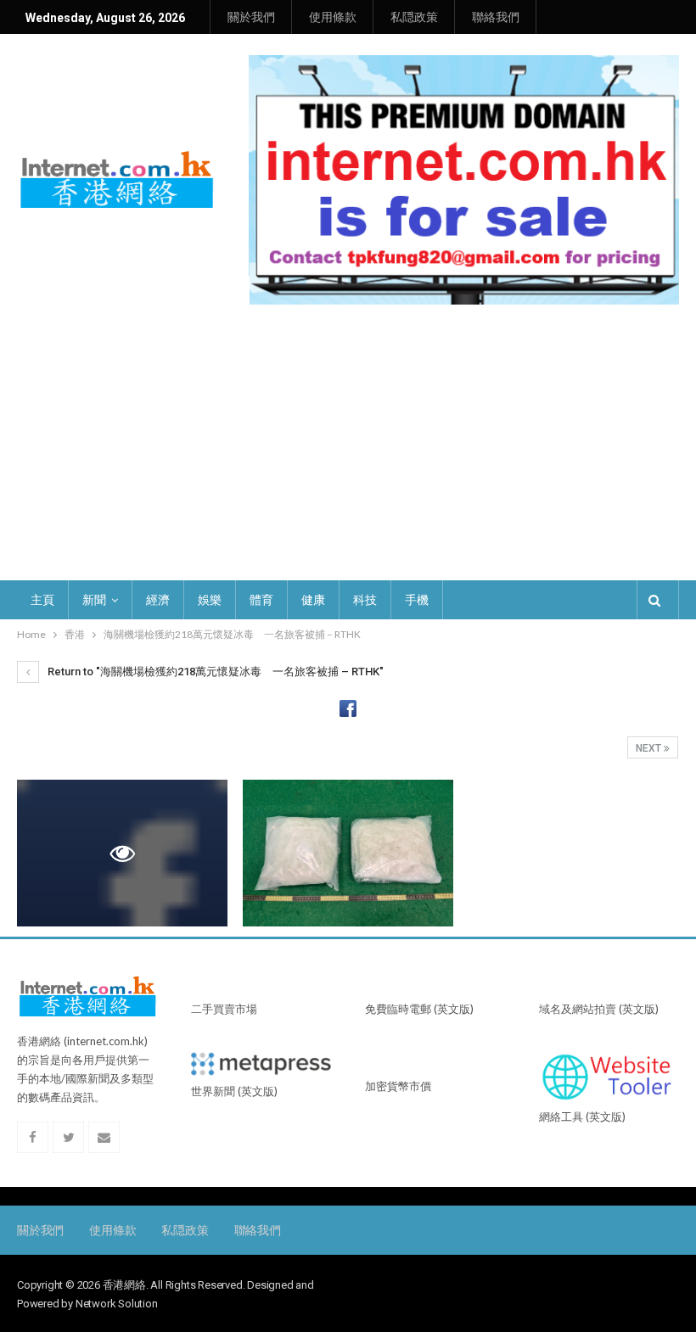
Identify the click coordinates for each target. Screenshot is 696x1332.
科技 (365, 600)
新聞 (94, 600)
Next (650, 748)
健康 (313, 600)
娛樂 (210, 600)
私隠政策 (414, 17)
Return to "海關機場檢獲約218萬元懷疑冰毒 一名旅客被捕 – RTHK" (214, 671)
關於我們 (251, 17)
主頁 (42, 600)
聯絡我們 (495, 17)
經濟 (158, 600)
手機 (417, 600)
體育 (261, 600)
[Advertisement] (348, 453)
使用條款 (332, 17)
